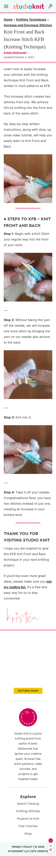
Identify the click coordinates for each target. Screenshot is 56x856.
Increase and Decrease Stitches (28, 25)
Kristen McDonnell (15, 52)
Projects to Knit (28, 818)
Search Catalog (28, 803)
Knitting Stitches (28, 811)
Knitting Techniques (31, 19)
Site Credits (39, 851)
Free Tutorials (28, 826)
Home (8, 19)
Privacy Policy (22, 846)
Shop (28, 833)
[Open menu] (6, 6)
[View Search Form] (50, 6)
